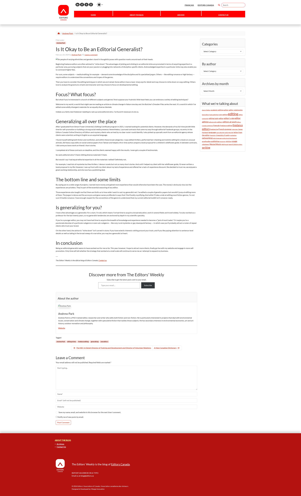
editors (219, 122)
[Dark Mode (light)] (100, 4)
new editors (104, 341)
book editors (205, 114)
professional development (229, 138)
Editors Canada (120, 464)
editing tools (213, 118)
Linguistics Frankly (223, 135)
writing (206, 147)
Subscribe (148, 285)
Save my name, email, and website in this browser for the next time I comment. (90, 412)
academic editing (217, 110)
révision (229, 141)
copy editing (223, 115)
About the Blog (136, 15)
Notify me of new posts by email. (71, 417)
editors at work (230, 122)
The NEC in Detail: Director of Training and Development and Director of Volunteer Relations (113, 348)
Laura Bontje (220, 132)
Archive (180, 15)
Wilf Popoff (224, 144)
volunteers (205, 144)
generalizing (94, 341)
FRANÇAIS (189, 5)
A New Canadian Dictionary (165, 348)
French (221, 129)
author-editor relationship (233, 110)
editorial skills (213, 122)
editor (221, 118)
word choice (233, 144)
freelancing (214, 129)
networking (207, 138)
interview (235, 129)
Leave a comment (91, 55)
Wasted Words (215, 144)
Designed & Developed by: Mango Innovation (88, 489)
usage (234, 141)
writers (240, 144)
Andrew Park (67, 33)
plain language (217, 138)
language (212, 132)
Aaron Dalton (206, 110)
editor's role (229, 118)
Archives (60, 444)
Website (61, 328)
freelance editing (83, 341)
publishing (215, 141)
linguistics (213, 135)
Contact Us (223, 15)
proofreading (206, 141)
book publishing (213, 114)
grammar (228, 129)
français (216, 125)
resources (222, 141)
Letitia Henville (228, 132)
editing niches (71, 341)
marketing (233, 135)
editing (233, 114)
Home (93, 15)
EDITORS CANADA (206, 5)
